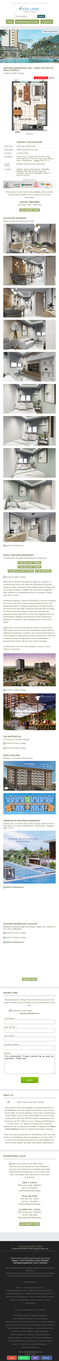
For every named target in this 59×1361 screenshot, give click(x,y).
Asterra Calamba (41, 1319)
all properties (30, 1303)
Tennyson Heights (15, 1338)
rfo (53, 1294)
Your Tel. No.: (10, 1027)
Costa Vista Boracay (46, 1322)
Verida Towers (46, 1341)
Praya (36, 1331)
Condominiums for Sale (27, 22)
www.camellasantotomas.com (30, 1352)
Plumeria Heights (26, 1331)
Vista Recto (25, 1344)
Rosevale (44, 1331)
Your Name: (9, 1018)
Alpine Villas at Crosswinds (22, 1319)
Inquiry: (7, 1053)
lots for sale (10, 1297)
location (28, 1294)
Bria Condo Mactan (30, 1322)
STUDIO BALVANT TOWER (21, 571)
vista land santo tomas (15, 1294)
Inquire (11, 1358)
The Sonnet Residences (17, 1341)
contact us (47, 22)
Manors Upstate (48, 1325)
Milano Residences (28, 1328)
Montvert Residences (45, 1328)
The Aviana (27, 1338)
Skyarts (30, 1335)
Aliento (26, 1315)
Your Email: (9, 1036)
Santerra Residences (18, 1335)
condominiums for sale (41, 1294)
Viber (35, 1358)
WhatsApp (24, 1358)
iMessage (46, 1358)
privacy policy (24, 1300)
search (47, 1300)
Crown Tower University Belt (16, 1325)
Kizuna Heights (34, 1325)
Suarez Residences (42, 1335)
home (9, 22)
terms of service (37, 1300)
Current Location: (11, 1044)
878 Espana (17, 1315)
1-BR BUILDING (43, 571)
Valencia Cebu (33, 1341)
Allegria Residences (38, 1315)
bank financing (47, 1297)
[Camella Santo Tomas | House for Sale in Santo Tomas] (29, 10)
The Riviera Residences (42, 1338)
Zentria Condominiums (29, 1347)
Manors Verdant (13, 1328)
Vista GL (16, 1344)
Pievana (15, 1331)
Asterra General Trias (13, 1322)
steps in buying (35, 1297)
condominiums (22, 1297)
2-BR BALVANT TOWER (29, 567)
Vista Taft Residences (39, 1344)
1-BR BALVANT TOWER (29, 563)
